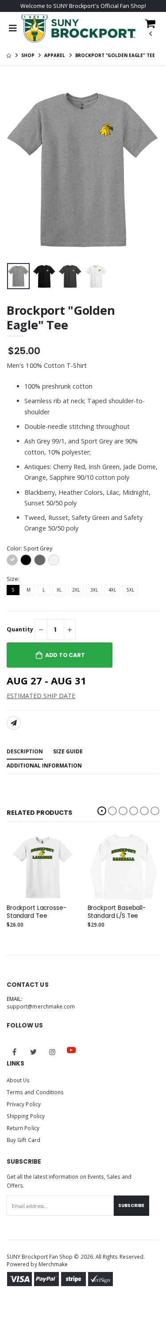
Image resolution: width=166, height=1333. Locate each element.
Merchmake (53, 1264)
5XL (130, 590)
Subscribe (131, 1205)
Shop (28, 55)
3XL (94, 590)
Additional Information (44, 765)
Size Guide (68, 751)
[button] (150, 31)
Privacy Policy (24, 1104)
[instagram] (52, 1052)
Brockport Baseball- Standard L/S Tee (117, 912)
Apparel (54, 55)
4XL (112, 590)
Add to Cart (65, 655)
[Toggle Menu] (13, 28)
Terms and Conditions (35, 1092)
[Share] (14, 723)
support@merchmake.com (41, 1006)
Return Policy (23, 1127)
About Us (18, 1080)
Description (25, 751)
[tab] (25, 752)
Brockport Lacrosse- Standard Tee (36, 912)
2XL (76, 590)
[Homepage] (9, 55)
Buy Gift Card (23, 1139)
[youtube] (71, 1050)
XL (59, 590)
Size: (13, 579)
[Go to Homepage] (78, 28)
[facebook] (15, 1052)
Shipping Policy (26, 1115)
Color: (29, 548)
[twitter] (34, 1052)
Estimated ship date (41, 695)
